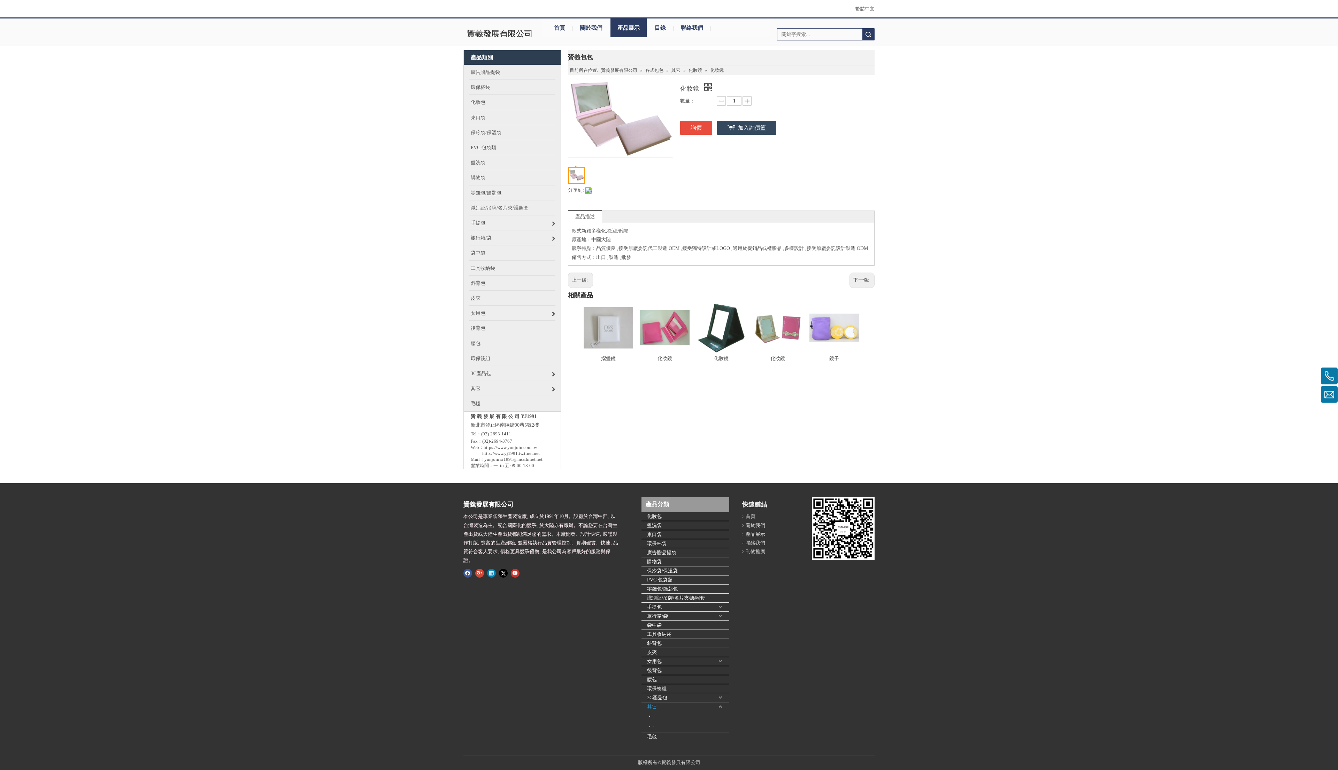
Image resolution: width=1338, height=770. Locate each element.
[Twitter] (503, 573)
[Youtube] (515, 573)
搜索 (868, 34)
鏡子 (834, 358)
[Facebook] (467, 573)
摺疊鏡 (608, 358)
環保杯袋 (657, 543)
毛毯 (652, 736)
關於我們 (591, 28)
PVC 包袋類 (659, 579)
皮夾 (652, 652)
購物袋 (654, 561)
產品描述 (585, 216)
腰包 (652, 679)
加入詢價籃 (752, 128)
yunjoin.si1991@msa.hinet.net (513, 459)
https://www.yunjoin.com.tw (510, 447)
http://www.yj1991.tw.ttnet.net (511, 453)
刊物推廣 (755, 551)
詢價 (696, 128)
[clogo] (499, 34)
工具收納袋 (659, 634)
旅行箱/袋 (657, 616)
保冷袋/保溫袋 (662, 570)
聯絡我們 (692, 28)
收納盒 (653, 726)
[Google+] (479, 573)
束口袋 (654, 534)
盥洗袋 (654, 525)
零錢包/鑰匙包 (662, 589)
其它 (652, 706)
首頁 (559, 28)
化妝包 (654, 516)
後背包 (654, 670)
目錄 (660, 28)
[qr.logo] (843, 528)
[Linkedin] (491, 573)
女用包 (654, 661)
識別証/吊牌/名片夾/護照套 (676, 598)
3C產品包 (657, 697)
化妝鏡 (665, 358)
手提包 (654, 607)
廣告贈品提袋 (661, 552)
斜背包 (654, 643)
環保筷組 (657, 688)
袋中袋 (654, 625)
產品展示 (628, 28)
